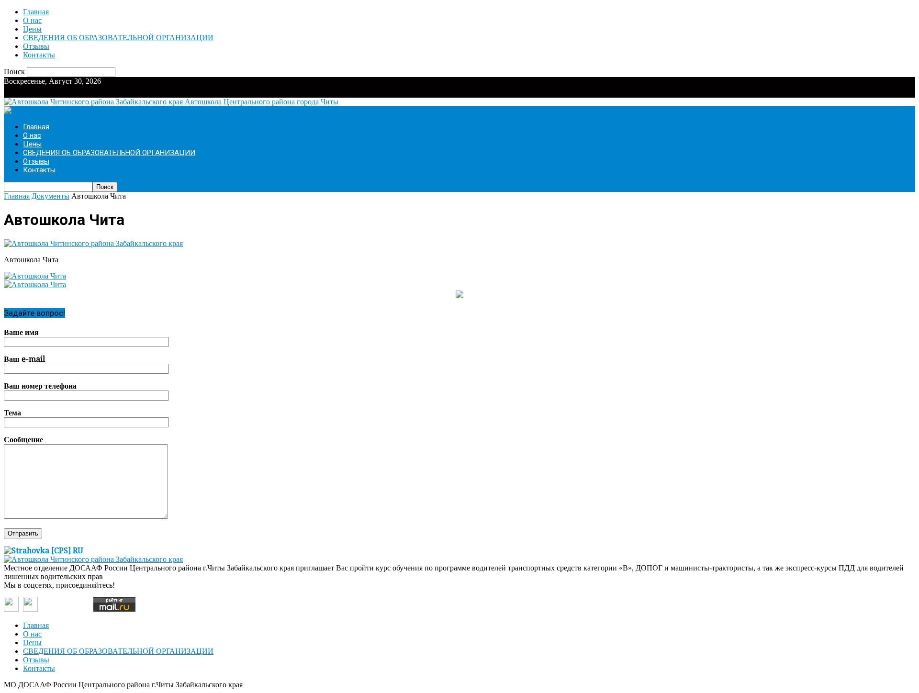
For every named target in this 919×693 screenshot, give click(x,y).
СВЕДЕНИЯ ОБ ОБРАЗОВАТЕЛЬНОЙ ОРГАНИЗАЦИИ (118, 38)
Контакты (39, 55)
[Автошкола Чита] (93, 243)
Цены (32, 29)
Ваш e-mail (24, 359)
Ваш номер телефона (40, 386)
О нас (32, 20)
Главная (36, 12)
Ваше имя (21, 332)
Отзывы (36, 46)
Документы (50, 196)
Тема (12, 412)
